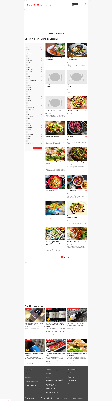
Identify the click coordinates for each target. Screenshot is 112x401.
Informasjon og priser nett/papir (53, 374)
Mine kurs (70, 5)
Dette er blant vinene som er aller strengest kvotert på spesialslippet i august (55, 324)
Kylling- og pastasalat (72, 110)
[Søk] (85, 4)
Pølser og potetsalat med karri (53, 110)
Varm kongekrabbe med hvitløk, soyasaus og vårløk (75, 216)
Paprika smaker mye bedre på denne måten (55, 354)
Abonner (75, 3)
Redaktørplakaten (37, 382)
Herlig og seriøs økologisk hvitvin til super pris (34, 354)
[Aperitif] (32, 5)
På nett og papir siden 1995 (52, 370)
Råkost (47, 216)
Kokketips (74, 5)
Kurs (58, 4)
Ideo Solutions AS (79, 398)
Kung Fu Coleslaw (71, 190)
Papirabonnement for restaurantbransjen (55, 378)
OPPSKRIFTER (52, 4)
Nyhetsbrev (60, 5)
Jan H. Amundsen (28, 374)
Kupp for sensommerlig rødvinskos (76, 323)
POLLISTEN (44, 4)
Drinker (51, 5)
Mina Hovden (28, 378)
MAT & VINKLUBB (66, 4)
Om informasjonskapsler (30, 385)
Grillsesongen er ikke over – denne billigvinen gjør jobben (34, 323)
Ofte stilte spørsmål (50, 388)
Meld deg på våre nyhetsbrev (52, 392)
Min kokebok (65, 5)
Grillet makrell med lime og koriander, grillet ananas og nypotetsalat (53, 243)
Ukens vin (48, 5)
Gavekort (55, 5)
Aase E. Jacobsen (28, 370)
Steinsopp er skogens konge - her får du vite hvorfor (77, 354)
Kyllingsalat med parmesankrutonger (72, 58)
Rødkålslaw (70, 136)
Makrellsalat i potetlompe (73, 241)
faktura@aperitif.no (71, 380)
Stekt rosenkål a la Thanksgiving (75, 162)
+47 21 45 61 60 (52, 385)
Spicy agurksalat (50, 190)
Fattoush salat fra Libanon (52, 136)
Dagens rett (43, 5)
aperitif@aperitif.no (50, 384)
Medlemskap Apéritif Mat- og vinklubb (54, 380)
